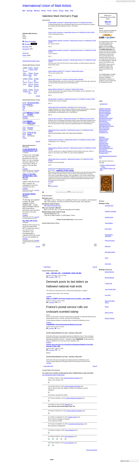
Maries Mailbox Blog (104, 146)
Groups (24, 53)
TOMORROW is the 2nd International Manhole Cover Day (64, 324)
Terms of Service (112, 459)
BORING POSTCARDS (86, 22)
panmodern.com (103, 132)
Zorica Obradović (70, 430)
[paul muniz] (101, 267)
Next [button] (95, 245)
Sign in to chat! (125, 460)
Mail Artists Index (103, 143)
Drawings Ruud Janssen (106, 118)
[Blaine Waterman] (25, 69)
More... (69, 191)
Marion (107, 306)
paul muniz (108, 264)
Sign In (113, 1)
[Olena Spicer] (25, 91)
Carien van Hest (52, 32)
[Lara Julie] (101, 299)
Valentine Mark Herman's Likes (31, 61)
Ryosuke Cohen (103, 153)
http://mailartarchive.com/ (106, 148)
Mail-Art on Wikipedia (105, 113)
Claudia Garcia (109, 217)
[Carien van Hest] (36, 91)
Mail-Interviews (103, 150)
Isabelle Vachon (72, 417)
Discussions (25, 49)
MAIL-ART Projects (104, 127)
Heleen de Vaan (52, 118)
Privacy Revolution (104, 123)
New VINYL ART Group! (29, 220)
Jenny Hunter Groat (110, 289)
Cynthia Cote (108, 283)
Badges (94, 459)
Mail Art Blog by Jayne (105, 120)
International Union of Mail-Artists (46, 6)
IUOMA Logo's (103, 142)
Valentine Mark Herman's (71, 22)
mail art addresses (104, 129)
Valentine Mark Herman (77, 71)
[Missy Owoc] (101, 232)
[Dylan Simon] (30, 69)
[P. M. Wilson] (30, 85)
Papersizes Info (103, 140)
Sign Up (108, 1)
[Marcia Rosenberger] (25, 80)
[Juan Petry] (36, 74)
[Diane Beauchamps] (30, 80)
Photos (24, 55)
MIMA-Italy (102, 137)
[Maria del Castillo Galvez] (101, 304)
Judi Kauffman (109, 223)
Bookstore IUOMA (104, 115)
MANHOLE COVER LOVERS (87, 32)
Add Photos (47, 267)
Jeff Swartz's (71, 107)
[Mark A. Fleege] (101, 316)
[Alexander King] (101, 209)
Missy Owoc (108, 229)
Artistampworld (103, 131)
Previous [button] (44, 245)
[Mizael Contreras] (101, 322)
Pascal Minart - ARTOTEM (109, 235)
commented (60, 22)
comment (67, 71)
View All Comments (91, 450)
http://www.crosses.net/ (105, 151)
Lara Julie (107, 295)
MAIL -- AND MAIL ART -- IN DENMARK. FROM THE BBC (63, 273)
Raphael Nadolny (52, 22)
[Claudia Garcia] (101, 221)
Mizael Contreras (109, 318)
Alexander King (109, 205)
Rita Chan (108, 246)
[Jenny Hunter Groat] (101, 293)
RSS (43, 192)
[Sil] (25, 85)
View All (38, 96)
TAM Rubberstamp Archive (106, 126)
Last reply (36, 170)
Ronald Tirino (51, 168)
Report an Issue (102, 459)
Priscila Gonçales (110, 240)
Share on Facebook (30, 41)
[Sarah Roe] (36, 69)
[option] (69, 245)
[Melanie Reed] (30, 91)
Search (137, 1)
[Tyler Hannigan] (36, 85)
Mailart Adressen (103, 145)
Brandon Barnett (109, 277)
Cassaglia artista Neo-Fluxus (76, 424)
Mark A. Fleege (109, 312)
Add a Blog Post (48, 366)
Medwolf (67, 404)
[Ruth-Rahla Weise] (101, 256)
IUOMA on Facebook (104, 108)
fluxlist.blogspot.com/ (105, 124)
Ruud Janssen (37, 459)
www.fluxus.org (103, 116)
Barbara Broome (109, 272)
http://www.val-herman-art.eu (52, 205)
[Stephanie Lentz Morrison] (30, 74)
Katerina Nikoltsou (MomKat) (55, 40)
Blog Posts (25, 46)
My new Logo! (82, 107)
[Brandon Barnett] (101, 281)
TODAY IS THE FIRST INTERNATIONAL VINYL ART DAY (29, 175)
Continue (25, 169)
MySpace (27, 44)
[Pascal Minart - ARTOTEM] (101, 238)
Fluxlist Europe (103, 121)
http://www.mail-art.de (105, 110)
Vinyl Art (30, 128)
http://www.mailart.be (104, 112)
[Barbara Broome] (101, 275)
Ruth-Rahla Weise (110, 252)
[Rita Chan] (101, 250)
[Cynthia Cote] (101, 287)
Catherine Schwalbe (110, 211)
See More (51, 181)
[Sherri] (101, 261)
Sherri (106, 258)
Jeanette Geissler (52, 139)
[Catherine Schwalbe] (101, 215)
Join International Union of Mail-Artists (53, 375)
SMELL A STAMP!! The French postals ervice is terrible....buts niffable (68, 298)
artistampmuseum (104, 139)
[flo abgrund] (25, 74)
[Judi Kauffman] (101, 227)
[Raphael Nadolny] (36, 80)
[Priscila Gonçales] (101, 244)
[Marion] (101, 310)
